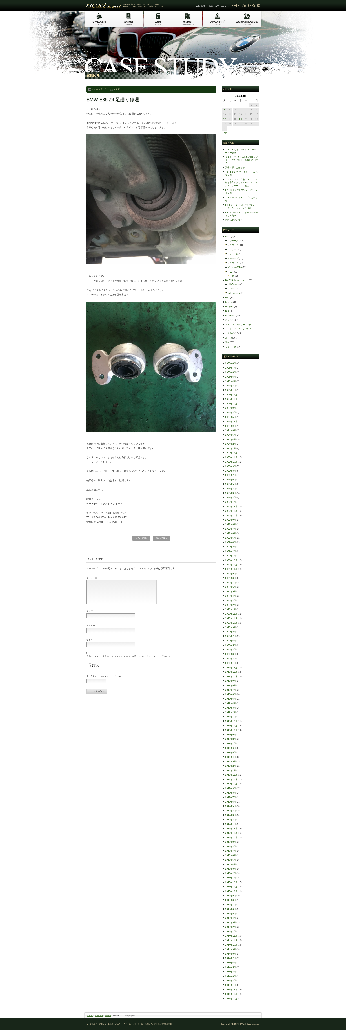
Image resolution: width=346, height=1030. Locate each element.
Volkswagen (234, 293)
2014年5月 (230, 967)
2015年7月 (230, 904)
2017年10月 (231, 784)
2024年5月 (230, 435)
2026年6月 (230, 372)
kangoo (229, 302)
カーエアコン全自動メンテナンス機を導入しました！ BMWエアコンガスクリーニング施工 (241, 182)
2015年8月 (230, 900)
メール (90, 625)
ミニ (230, 272)
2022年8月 (230, 524)
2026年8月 (230, 363)
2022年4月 (230, 542)
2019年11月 (231, 672)
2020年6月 (230, 640)
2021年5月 (230, 591)
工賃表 (110, 1024)
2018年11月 (231, 725)
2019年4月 (230, 703)
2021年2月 (230, 605)
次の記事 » (161, 538)
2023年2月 (230, 497)
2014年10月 (231, 945)
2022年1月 (230, 556)
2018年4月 (230, 757)
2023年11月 (231, 457)
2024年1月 (230, 448)
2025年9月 (230, 408)
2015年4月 (230, 918)
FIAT (227, 297)
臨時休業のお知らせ (235, 220)
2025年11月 (231, 399)
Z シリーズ (233, 263)
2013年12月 (231, 989)
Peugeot (229, 306)
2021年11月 (231, 564)
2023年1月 (230, 502)
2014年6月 (230, 962)
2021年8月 (230, 578)
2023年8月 (230, 471)
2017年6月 (230, 802)
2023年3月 (230, 493)
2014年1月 (230, 985)
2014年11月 (231, 940)
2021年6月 (230, 587)
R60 (227, 311)
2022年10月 (231, 515)
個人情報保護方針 (165, 1024)
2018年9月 (230, 734)
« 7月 (224, 133)
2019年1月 (230, 716)
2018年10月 (231, 730)
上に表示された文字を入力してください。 (105, 676)
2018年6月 (230, 748)
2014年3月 (230, 976)
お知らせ (229, 320)
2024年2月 (230, 444)
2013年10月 (231, 998)
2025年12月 (231, 394)
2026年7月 (230, 368)
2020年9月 (230, 627)
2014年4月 (230, 971)
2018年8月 (230, 739)
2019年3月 (230, 708)
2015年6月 (230, 909)
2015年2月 (230, 927)
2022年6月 (230, 533)
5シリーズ (233, 254)
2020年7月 (230, 636)
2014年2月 (230, 980)
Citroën (231, 288)
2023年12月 (231, 453)
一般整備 (229, 333)
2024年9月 (230, 426)
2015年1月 (230, 931)
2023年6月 (230, 479)
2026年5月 (230, 377)
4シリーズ (233, 249)
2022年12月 (231, 506)
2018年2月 (230, 766)
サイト (89, 640)
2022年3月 (230, 546)
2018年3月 (230, 761)
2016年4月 (230, 864)
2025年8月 (230, 412)
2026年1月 (230, 390)
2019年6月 (230, 694)
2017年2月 (230, 819)
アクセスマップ (130, 1024)
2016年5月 (230, 860)
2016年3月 (230, 869)
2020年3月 (230, 654)
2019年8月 (230, 685)
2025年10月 (231, 403)
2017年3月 (230, 815)
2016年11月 (231, 833)
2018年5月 (230, 752)
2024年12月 (231, 421)
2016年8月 (230, 846)
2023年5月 (230, 484)
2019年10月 (231, 676)
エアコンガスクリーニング (238, 324)
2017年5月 (230, 806)
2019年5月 (230, 699)
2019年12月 (231, 667)
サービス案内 (91, 1024)
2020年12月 (231, 614)
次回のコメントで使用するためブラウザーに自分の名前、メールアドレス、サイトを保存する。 (129, 656)
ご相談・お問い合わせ (147, 1024)
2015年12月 (231, 882)
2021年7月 (230, 582)
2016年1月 (230, 877)
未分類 (117, 89)
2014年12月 (231, 936)
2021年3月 (230, 600)
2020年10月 (231, 623)
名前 (89, 611)
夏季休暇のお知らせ (235, 167)
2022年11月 (231, 511)
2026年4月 (230, 381)
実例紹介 (99, 1015)
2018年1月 (230, 770)
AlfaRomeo (233, 284)
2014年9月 (230, 949)
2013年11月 (231, 994)
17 (224, 119)
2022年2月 (230, 551)
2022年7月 (230, 529)
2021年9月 (230, 573)
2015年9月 (230, 895)
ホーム (90, 1015)
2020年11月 (231, 618)
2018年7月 (230, 743)
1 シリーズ (233, 240)
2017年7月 (230, 797)
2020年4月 (230, 649)
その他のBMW (235, 267)
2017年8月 (230, 793)
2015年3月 (230, 922)
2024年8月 (230, 430)
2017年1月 (230, 824)
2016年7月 (230, 851)
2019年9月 (230, 681)
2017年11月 (231, 779)
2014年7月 (230, 958)
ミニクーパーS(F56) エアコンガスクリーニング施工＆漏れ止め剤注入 (241, 160)
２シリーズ (230, 347)
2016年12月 (231, 828)
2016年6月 (230, 855)
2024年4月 (230, 439)
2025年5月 (230, 417)
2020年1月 (230, 663)
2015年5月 (230, 913)
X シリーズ (233, 258)
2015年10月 (231, 891)
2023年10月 (231, 462)
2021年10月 (231, 569)
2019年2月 (230, 712)
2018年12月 (231, 721)
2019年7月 (230, 690)
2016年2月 (230, 873)
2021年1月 (230, 609)
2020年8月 (230, 631)
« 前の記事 (141, 538)
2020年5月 (230, 645)
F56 (232, 276)
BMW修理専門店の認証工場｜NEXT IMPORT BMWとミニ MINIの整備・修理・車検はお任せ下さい (144, 5)
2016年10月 (231, 837)
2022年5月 (230, 538)
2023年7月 (230, 475)
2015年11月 (231, 887)
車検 (227, 342)
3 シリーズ (233, 245)
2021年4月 (230, 596)
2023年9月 (230, 466)
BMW (227, 236)
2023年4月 (230, 488)
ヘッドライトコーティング (238, 329)
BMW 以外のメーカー (235, 280)
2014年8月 (230, 954)
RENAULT (230, 315)
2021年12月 (231, 560)
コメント (91, 578)
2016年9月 (230, 842)
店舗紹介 (118, 1024)
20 (240, 119)
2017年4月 (230, 810)
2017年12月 (231, 775)
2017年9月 (230, 788)
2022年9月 (230, 520)
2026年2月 (230, 385)
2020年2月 (230, 658)
